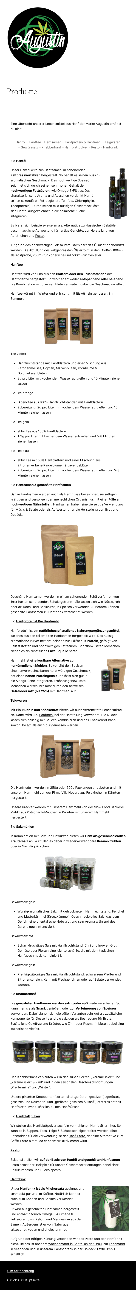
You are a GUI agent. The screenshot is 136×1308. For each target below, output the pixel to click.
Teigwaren (112, 142)
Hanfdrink (110, 147)
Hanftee (35, 142)
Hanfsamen (52, 142)
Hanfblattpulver (76, 147)
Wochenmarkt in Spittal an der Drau (75, 1244)
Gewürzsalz (29, 147)
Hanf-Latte (77, 1136)
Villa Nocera (70, 792)
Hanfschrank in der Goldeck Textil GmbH (84, 1249)
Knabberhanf (51, 147)
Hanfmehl (46, 715)
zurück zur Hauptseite (23, 1280)
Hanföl (21, 142)
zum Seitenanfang (20, 1271)
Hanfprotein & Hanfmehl (83, 142)
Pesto (95, 147)
